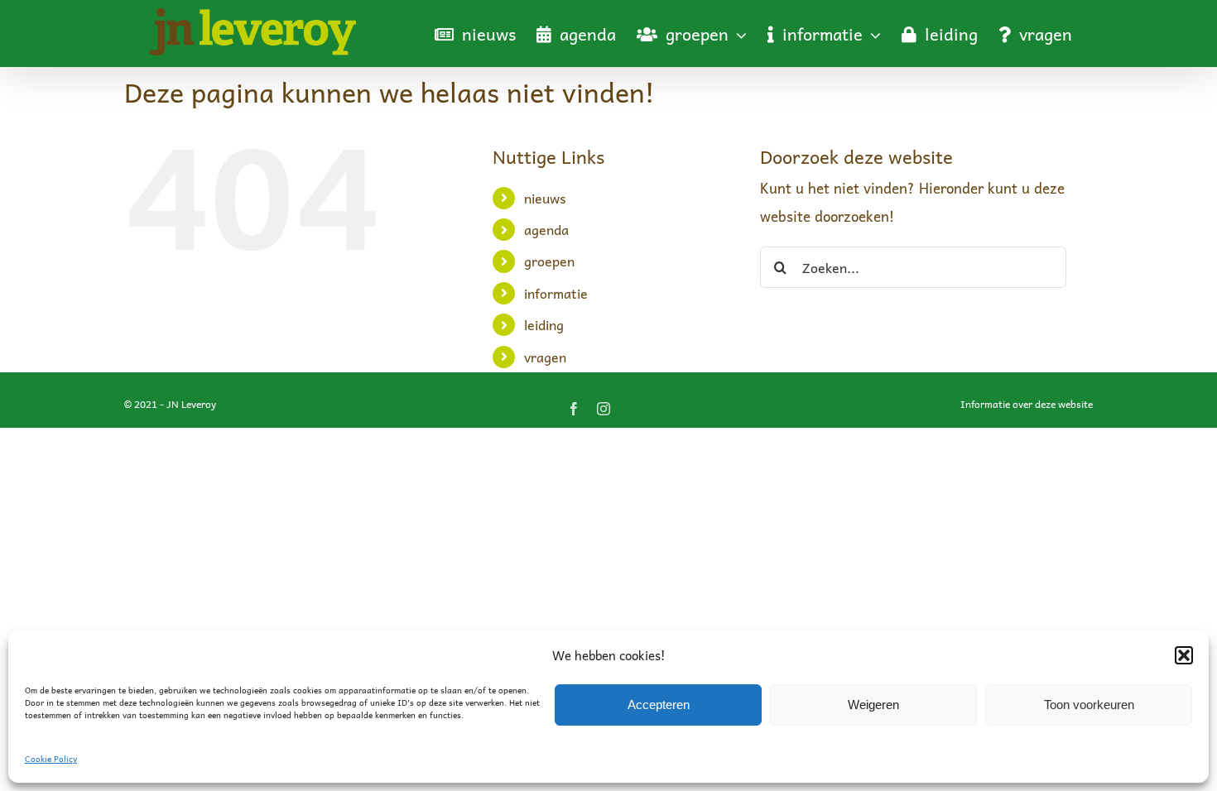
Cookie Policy (51, 758)
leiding (544, 324)
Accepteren (659, 705)
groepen (549, 260)
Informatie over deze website (1026, 404)
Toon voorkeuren (1089, 705)
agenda (546, 229)
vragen (545, 356)
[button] (1184, 655)
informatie (556, 293)
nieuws (545, 198)
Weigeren (873, 705)
